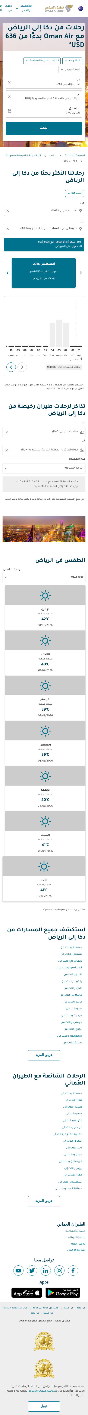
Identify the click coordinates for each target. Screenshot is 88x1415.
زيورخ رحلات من (73, 1029)
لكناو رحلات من (73, 974)
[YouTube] (18, 1270)
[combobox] (43, 210)
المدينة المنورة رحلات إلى (67, 1134)
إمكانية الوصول (76, 1250)
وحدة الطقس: (11, 569)
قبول (44, 1406)
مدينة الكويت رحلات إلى (68, 1188)
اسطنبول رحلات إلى (70, 1182)
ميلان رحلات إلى (73, 1154)
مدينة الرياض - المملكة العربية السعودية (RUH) (51, 98)
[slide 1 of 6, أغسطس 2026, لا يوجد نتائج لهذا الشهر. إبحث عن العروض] (44, 273)
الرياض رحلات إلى (72, 1127)
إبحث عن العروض (43, 278)
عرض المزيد (44, 1055)
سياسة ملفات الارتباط (42, 1391)
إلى (82, 221)
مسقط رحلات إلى (71, 1093)
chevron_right (7, 273)
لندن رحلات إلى (73, 1100)
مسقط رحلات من (71, 947)
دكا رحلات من (74, 1008)
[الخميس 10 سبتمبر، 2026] (11, 346)
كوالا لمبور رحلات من (69, 967)
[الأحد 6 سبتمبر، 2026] (38, 346)
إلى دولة (81, 1308)
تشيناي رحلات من (71, 954)
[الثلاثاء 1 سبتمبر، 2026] (73, 346)
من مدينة (48, 1313)
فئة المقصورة (77, 459)
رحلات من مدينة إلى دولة (16, 1308)
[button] (42, 61)
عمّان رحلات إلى (73, 1175)
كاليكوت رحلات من (71, 995)
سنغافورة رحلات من (69, 1036)
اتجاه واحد (74, 60)
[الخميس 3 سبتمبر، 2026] (59, 333)
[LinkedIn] (46, 1270)
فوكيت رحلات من (71, 1015)
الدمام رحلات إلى (72, 1141)
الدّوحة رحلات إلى (72, 1120)
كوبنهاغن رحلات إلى (70, 1161)
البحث (44, 128)
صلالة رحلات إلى (72, 1107)
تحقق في (8, 8)
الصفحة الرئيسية (75, 155)
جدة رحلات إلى (74, 1113)
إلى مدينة (68, 1308)
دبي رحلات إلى (74, 1148)
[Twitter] (32, 1270)
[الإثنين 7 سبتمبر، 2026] (32, 346)
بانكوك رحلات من (72, 981)
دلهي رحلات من (73, 988)
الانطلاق (74, 108)
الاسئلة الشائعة (75, 1231)
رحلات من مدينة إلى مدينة (46, 1308)
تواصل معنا (78, 1244)
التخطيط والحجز (23, 8)
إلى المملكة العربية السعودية (23, 155)
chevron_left (80, 273)
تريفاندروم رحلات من (70, 961)
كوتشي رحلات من (71, 1022)
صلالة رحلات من (72, 1042)
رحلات (52, 155)
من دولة (35, 1313)
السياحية (76, 193)
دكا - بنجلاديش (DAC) (67, 84)
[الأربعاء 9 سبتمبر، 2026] (18, 346)
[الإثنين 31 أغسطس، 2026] (79, 346)
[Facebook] (73, 1270)
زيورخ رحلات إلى (73, 1168)
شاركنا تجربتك (76, 1237)
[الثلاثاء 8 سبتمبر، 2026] (25, 346)
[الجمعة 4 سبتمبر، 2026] (52, 335)
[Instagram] (59, 1270)
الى (78, 94)
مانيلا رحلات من (72, 1002)
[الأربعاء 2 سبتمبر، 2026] (66, 335)
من (78, 79)
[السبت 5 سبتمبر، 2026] (45, 346)
